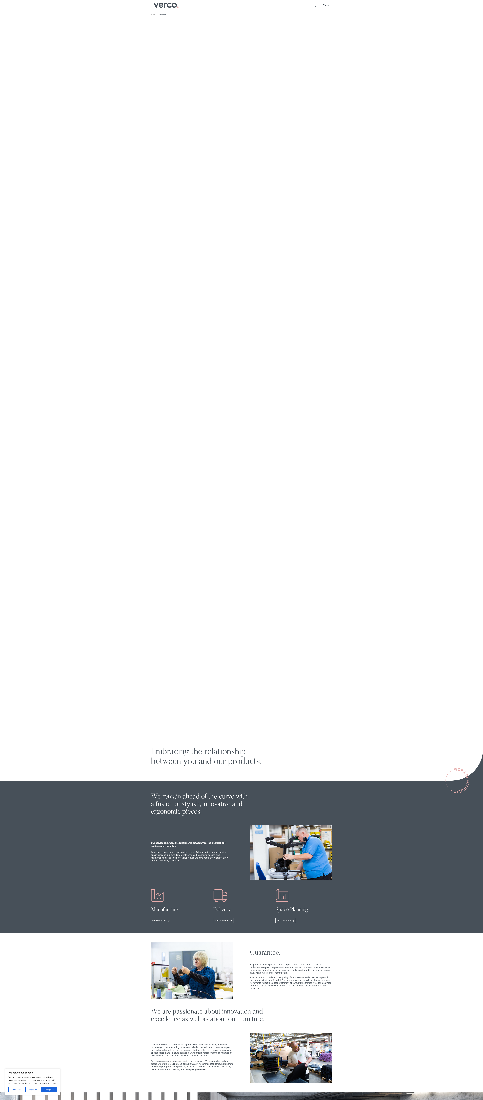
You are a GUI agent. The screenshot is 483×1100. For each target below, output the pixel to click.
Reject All (33, 1089)
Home (153, 14)
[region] (32, 1082)
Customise (16, 1089)
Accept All (49, 1089)
